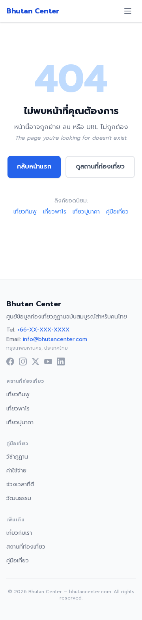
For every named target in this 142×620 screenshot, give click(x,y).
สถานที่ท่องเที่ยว (25, 547)
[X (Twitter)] (35, 361)
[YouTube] (48, 361)
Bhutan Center (32, 11)
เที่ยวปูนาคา (86, 212)
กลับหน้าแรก (34, 166)
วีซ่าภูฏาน (17, 457)
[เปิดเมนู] (128, 11)
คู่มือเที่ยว (117, 212)
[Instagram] (23, 361)
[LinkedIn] (61, 361)
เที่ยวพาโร (54, 212)
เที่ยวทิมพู (25, 212)
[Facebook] (10, 361)
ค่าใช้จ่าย (16, 470)
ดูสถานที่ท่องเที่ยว (100, 166)
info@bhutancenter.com (55, 339)
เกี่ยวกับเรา (19, 533)
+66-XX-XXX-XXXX (43, 330)
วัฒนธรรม (18, 498)
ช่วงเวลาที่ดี (20, 484)
